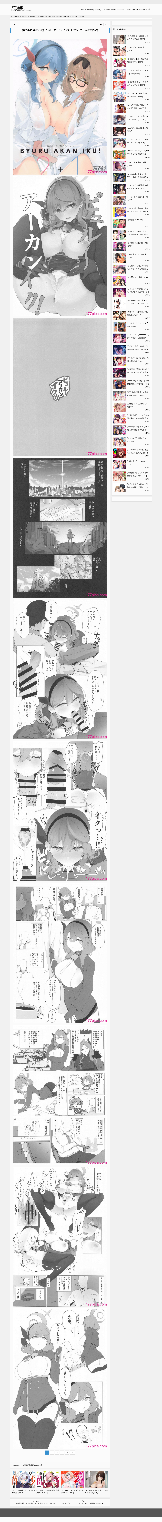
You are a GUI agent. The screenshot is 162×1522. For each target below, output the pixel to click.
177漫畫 (17, 7)
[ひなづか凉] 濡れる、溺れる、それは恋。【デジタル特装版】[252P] (137, 211)
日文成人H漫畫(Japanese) (114, 9)
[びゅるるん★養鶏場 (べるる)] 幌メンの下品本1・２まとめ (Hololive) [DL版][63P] (138, 292)
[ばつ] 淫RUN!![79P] (135, 220)
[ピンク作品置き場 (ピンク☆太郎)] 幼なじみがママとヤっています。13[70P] (137, 108)
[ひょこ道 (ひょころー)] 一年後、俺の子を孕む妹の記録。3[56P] (137, 177)
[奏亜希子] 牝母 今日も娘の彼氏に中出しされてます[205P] (138, 430)
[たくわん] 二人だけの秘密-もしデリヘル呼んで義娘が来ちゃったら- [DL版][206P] (138, 269)
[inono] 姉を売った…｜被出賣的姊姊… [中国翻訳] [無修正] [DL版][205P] (138, 384)
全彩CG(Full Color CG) (136, 9)
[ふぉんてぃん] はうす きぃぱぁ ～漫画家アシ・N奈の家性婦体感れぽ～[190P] (138, 234)
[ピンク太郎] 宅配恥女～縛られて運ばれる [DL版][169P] (137, 188)
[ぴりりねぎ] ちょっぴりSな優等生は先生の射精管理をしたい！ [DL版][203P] (138, 418)
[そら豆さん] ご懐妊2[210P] (138, 277)
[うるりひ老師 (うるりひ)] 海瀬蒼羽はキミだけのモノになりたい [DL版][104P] (137, 349)
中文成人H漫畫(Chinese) (91, 9)
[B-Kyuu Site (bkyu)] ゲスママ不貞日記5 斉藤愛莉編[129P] (138, 154)
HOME (16, 16)
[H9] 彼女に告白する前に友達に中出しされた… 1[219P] (138, 361)
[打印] (101, 24)
